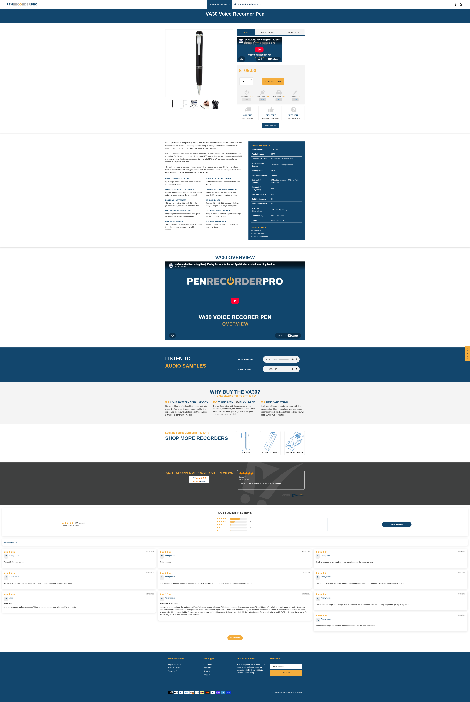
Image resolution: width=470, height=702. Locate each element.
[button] (222, 519)
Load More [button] (235, 638)
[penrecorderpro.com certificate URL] (293, 496)
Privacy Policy (174, 668)
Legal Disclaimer (175, 664)
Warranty (207, 668)
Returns (207, 671)
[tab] (246, 32)
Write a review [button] (396, 524)
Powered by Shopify (295, 692)
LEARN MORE (270, 125)
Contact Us (208, 664)
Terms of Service (175, 671)
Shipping (207, 674)
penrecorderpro (282, 692)
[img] (9, 552)
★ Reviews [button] (468, 353)
